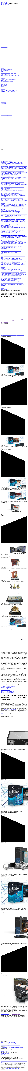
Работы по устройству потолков (8, 692)
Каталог (8, 1047)
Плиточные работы (5, 688)
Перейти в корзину (5, 1014)
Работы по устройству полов (7, 691)
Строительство (4, 84)
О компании (3, 1047)
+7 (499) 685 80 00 (5, 4)
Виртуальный (10, 320)
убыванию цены (20, 335)
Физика (2, 86)
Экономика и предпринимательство (9, 90)
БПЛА (2, 71)
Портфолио (12, 1047)
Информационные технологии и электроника (11, 76)
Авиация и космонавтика (6, 69)
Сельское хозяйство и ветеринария (9, 82)
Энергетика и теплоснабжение (8, 91)
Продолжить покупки (15, 1014)
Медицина (3, 78)
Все (22, 319)
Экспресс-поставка (23, 320)
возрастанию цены (11, 335)
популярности (4, 335)
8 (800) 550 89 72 (4, 3)
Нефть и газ (3, 80)
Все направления (16, 1045)
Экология (3, 89)
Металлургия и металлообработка (8, 79)
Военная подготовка (5, 74)
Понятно (2, 1069)
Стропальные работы (5, 690)
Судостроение (4, 85)
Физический (4, 320)
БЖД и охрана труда (5, 70)
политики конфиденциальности (12, 1068)
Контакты (21, 1047)
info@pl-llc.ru (4, 2)
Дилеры (17, 1047)
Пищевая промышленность (7, 81)
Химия (2, 87)
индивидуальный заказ (10, 709)
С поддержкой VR (7, 321)
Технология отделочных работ (8, 686)
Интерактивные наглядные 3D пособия (10, 75)
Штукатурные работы (6, 687)
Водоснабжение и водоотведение (8, 73)
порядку (23, 333)
